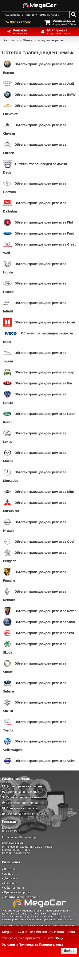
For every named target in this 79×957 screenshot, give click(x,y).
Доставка (10, 878)
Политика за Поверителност (41, 944)
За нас (8, 873)
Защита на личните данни (22, 897)
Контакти (10, 869)
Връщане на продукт (18, 892)
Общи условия (14, 887)
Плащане (10, 883)
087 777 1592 (20, 22)
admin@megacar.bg (23, 837)
